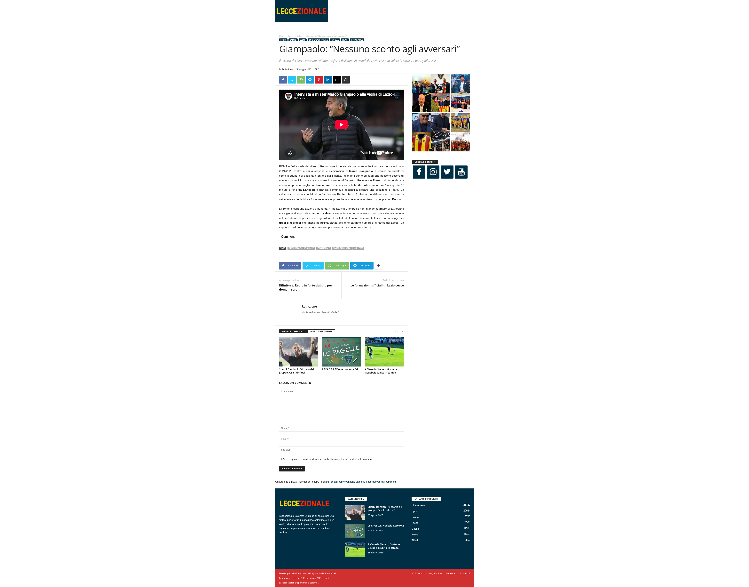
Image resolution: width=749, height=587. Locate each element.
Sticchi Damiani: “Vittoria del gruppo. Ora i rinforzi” (296, 370)
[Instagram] (433, 172)
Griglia (335, 40)
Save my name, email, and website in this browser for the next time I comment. (328, 459)
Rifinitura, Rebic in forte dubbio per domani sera (305, 287)
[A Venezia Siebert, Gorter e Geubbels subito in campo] (384, 351)
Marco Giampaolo (342, 248)
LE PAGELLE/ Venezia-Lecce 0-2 (340, 369)
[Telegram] (310, 80)
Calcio (300, 36)
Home (282, 36)
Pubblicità (465, 573)
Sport (290, 36)
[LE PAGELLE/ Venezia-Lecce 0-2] (341, 351)
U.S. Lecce (358, 248)
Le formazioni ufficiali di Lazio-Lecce (377, 285)
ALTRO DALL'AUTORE (321, 331)
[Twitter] (292, 80)
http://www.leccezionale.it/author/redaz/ (320, 312)
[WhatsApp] (301, 80)
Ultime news (357, 40)
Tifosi (415, 540)
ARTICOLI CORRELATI (293, 331)
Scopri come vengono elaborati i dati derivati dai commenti (363, 481)
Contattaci (451, 573)
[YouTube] (461, 172)
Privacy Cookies (434, 573)
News (344, 40)
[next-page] (402, 331)
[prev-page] (397, 331)
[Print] (346, 80)
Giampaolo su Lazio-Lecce (301, 248)
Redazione (287, 69)
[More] (379, 265)
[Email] (337, 80)
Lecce (302, 40)
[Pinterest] (319, 80)
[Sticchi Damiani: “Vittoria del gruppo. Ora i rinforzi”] (298, 351)
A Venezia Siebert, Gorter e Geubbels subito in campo (381, 370)
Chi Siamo (417, 573)
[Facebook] (283, 80)
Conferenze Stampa (318, 40)
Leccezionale (323, 248)
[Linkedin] (328, 80)
